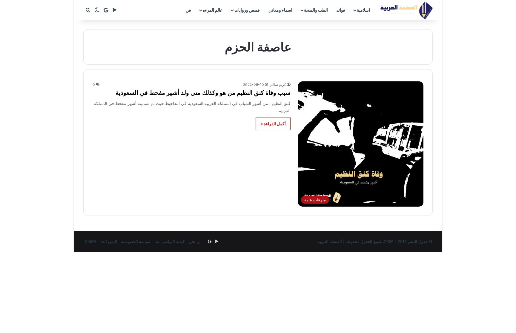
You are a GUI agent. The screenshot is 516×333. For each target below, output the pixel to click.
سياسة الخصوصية (135, 241)
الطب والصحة (316, 10)
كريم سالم (278, 84)
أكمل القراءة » (273, 123)
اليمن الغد (109, 241)
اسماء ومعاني (280, 10)
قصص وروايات (247, 10)
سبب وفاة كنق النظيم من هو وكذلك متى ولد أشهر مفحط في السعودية (203, 92)
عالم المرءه (212, 10)
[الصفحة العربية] (406, 10)
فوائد (341, 10)
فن (188, 10)
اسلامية (363, 10)
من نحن (195, 241)
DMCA (90, 241)
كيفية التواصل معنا (169, 241)
